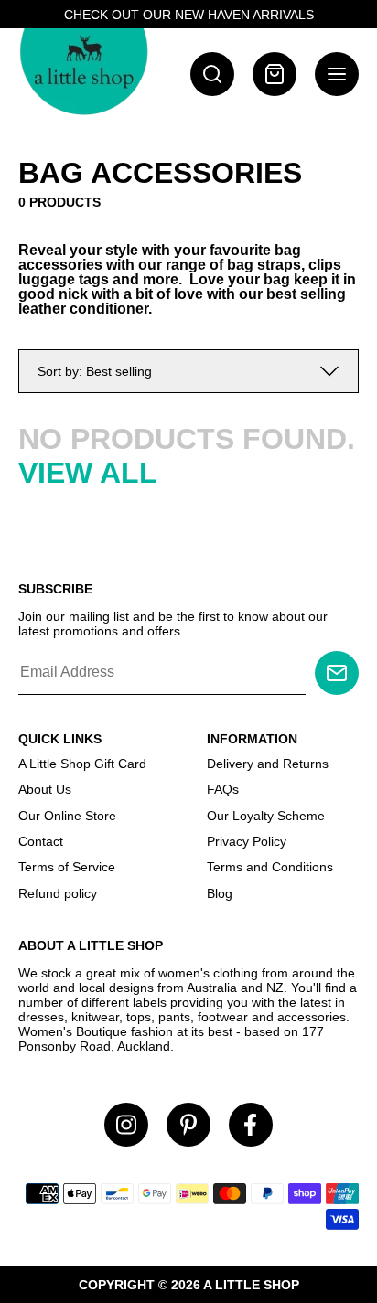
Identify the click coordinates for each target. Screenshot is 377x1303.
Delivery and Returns (268, 763)
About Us (44, 789)
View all (87, 472)
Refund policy (57, 893)
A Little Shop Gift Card (82, 763)
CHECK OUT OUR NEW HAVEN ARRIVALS (189, 14)
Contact (40, 841)
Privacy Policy (246, 841)
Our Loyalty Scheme (266, 815)
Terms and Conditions (270, 867)
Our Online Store (67, 815)
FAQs (223, 789)
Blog (219, 893)
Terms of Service (66, 867)
